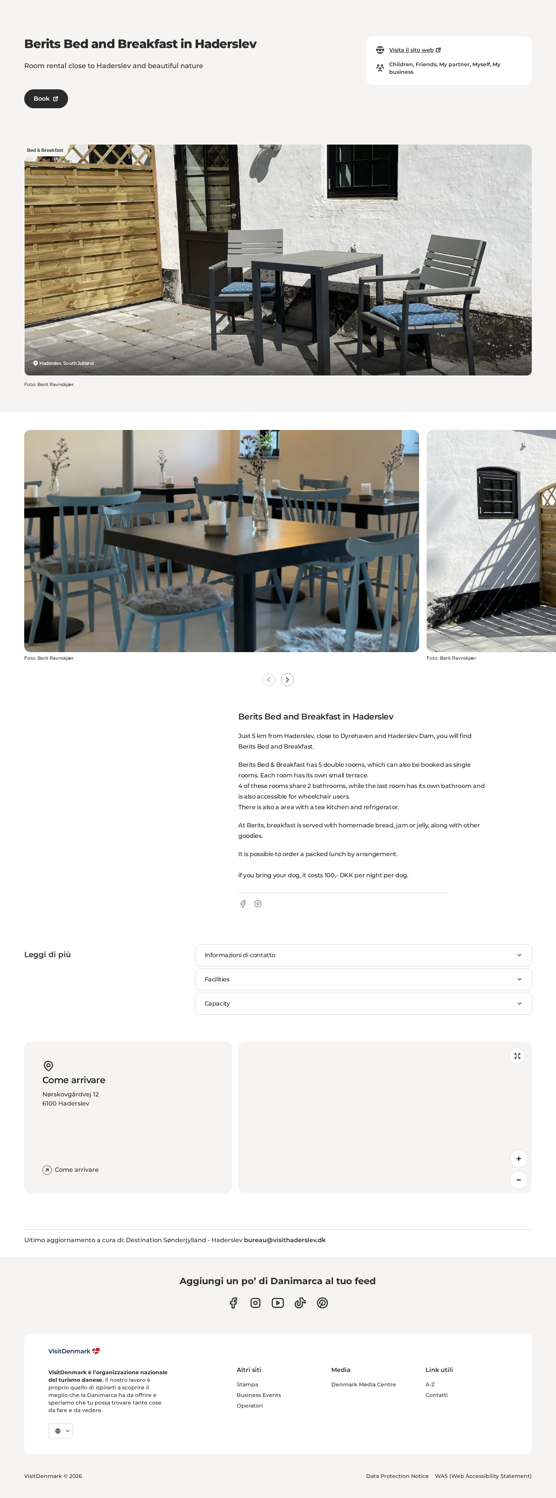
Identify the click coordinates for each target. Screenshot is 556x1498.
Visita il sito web (411, 50)
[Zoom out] (519, 1180)
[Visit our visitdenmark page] (277, 1303)
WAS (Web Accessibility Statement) (483, 1476)
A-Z (430, 1384)
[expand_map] (517, 1056)
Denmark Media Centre (363, 1384)
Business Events (259, 1395)
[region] (385, 1117)
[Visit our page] (255, 1303)
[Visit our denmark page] (233, 1303)
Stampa (247, 1384)
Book (42, 98)
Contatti (437, 1395)
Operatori (250, 1405)
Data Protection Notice (397, 1476)
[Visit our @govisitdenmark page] (300, 1303)
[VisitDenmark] (74, 1351)
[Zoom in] (519, 1159)
